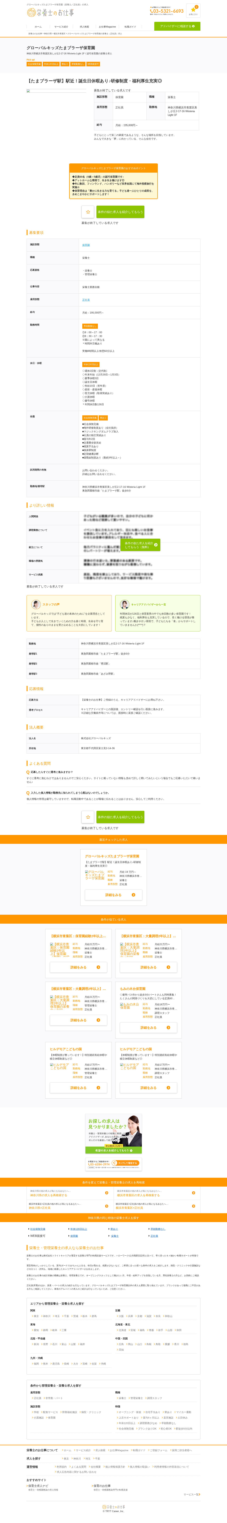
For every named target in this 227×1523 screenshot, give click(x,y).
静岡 (45, 1330)
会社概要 (96, 1467)
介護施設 (39, 1417)
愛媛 (167, 1344)
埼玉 (57, 1316)
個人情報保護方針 (115, 1467)
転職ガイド (130, 26)
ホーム (38, 26)
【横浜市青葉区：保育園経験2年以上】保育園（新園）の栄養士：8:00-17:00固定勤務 (78, 936)
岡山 (130, 1344)
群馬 (94, 1316)
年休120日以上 (91, 364)
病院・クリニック (91, 1412)
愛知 (36, 1330)
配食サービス (50, 1412)
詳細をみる (113, 895)
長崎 (66, 1363)
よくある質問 (78, 1467)
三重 (64, 1330)
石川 (54, 1344)
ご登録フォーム (158, 1450)
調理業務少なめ (148, 1423)
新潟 (36, 1344)
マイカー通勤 (183, 1412)
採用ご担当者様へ (182, 1450)
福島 (142, 1330)
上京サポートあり (129, 1417)
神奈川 (47, 1316)
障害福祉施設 (69, 1412)
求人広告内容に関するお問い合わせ (76, 1472)
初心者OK (166, 1428)
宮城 (133, 1330)
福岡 (36, 1363)
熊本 (45, 1363)
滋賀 (148, 1316)
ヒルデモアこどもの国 (66, 1049)
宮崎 (84, 1363)
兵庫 (130, 1316)
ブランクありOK (147, 1428)
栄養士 (115, 1236)
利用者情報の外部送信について (171, 1467)
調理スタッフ (154, 1398)
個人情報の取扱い (140, 1467)
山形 (169, 1330)
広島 (121, 1344)
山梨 (73, 1344)
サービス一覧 (191, 1494)
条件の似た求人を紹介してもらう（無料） (120, 214)
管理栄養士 (137, 1398)
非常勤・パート (54, 1398)
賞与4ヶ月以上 (151, 1417)
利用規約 (62, 1467)
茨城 (75, 1316)
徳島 (185, 1344)
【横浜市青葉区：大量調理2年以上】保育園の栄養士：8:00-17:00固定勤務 (148, 936)
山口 (139, 1344)
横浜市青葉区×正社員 (129, 1207)
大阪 (121, 1316)
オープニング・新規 (130, 1412)
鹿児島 (56, 1363)
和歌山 (168, 1316)
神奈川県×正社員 (39, 1207)
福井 (82, 1344)
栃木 (84, 1316)
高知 (121, 1349)
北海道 (122, 1330)
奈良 (158, 1316)
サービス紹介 (61, 26)
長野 (45, 1344)
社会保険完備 (90, 418)
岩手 (160, 1330)
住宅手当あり (152, 1412)
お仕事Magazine (107, 26)
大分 (75, 1363)
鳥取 (158, 1344)
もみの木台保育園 (132, 988)
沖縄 (103, 1363)
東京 (36, 1316)
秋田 (179, 1330)
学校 (36, 1412)
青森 (151, 1330)
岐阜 (54, 1330)
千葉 (66, 1316)
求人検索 (84, 26)
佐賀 (94, 1363)
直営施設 (168, 1417)
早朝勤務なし (90, 326)
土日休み (183, 1417)
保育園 (86, 245)
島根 (148, 1344)
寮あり (103, 418)
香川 (176, 1344)
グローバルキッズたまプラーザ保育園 (112, 856)
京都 (139, 1316)
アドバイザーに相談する (175, 26)
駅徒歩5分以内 (184, 1428)
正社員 (86, 299)
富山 (64, 1344)
